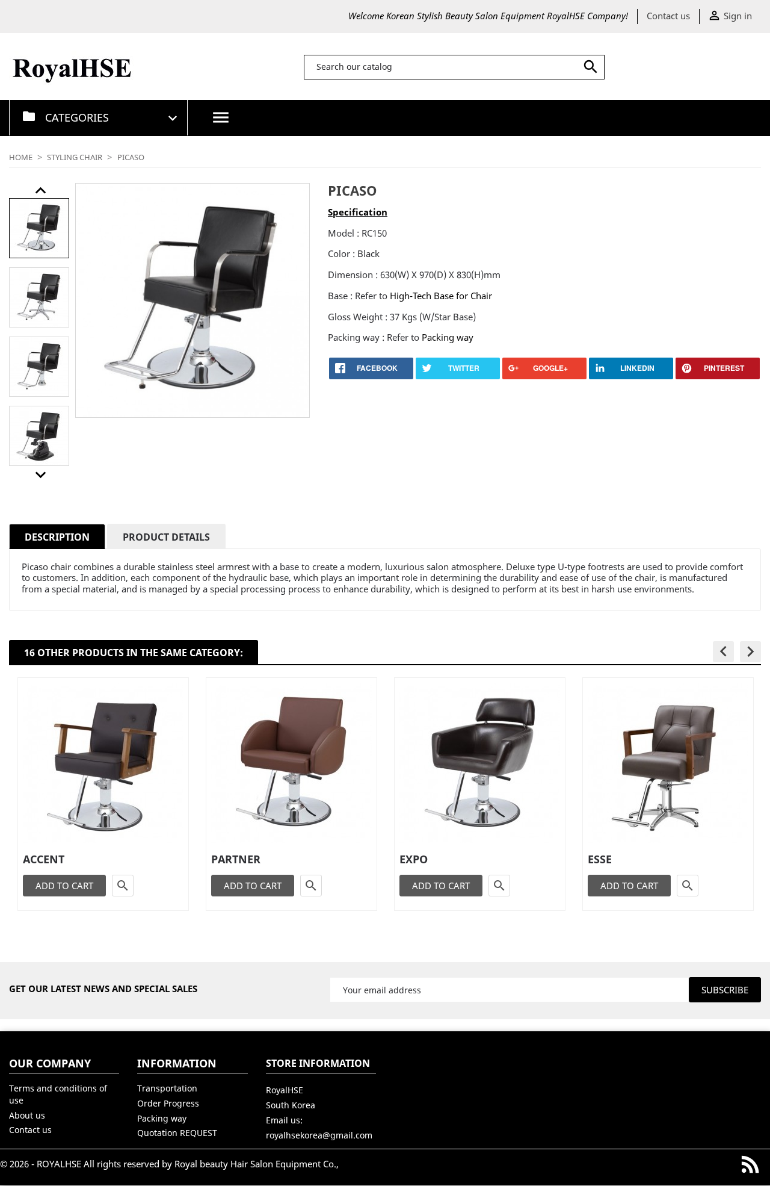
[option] (39, 228)
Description (57, 537)
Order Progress (168, 1103)
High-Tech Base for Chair (441, 296)
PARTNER (235, 859)
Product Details (166, 537)
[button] (40, 190)
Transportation (167, 1088)
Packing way (446, 337)
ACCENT (43, 859)
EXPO (413, 859)
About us (27, 1115)
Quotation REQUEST (177, 1132)
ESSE (600, 859)
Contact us (668, 16)
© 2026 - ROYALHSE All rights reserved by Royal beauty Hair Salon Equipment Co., (169, 1164)
